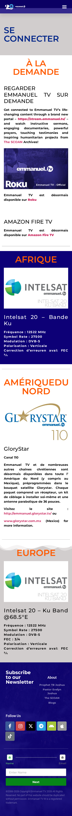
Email (62, 763)
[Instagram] (20, 726)
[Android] (51, 726)
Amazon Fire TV (41, 235)
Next (36, 782)
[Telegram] (41, 726)
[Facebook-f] (10, 726)
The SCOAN (13, 142)
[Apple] (62, 726)
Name (10, 763)
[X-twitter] (30, 726)
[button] (64, 6)
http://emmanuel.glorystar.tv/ (28, 513)
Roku (32, 200)
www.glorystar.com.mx (22, 521)
